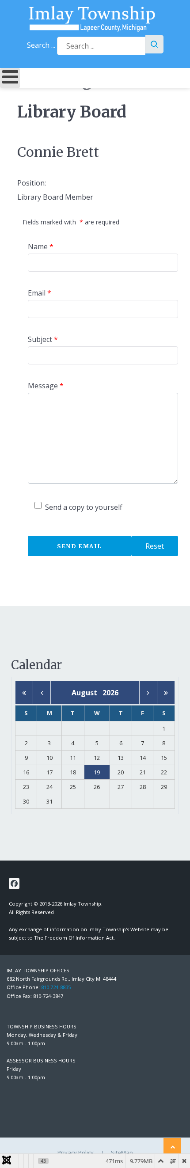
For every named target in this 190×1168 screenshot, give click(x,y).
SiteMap (122, 1153)
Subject (43, 339)
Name (40, 246)
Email (39, 293)
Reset (154, 546)
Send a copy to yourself (83, 507)
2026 (110, 693)
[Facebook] (14, 883)
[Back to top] (172, 1147)
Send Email (79, 546)
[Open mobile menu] (10, 78)
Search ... (41, 45)
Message (46, 386)
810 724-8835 (56, 987)
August (87, 693)
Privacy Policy (75, 1153)
